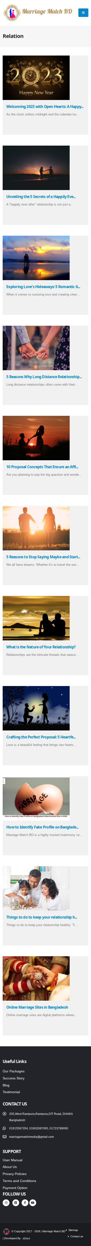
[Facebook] (25, 1202)
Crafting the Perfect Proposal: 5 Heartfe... (40, 737)
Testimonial (11, 1092)
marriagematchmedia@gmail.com (31, 1136)
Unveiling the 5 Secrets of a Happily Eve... (40, 196)
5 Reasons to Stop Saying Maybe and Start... (43, 556)
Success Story (14, 1078)
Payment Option (15, 1188)
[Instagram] (6, 1202)
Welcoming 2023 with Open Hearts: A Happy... (44, 106)
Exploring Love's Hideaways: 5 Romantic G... (43, 286)
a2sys (26, 1238)
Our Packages (14, 1071)
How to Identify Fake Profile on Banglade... (42, 827)
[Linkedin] (15, 1202)
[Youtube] (32, 1202)
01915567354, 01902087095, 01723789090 (38, 1128)
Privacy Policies (14, 1174)
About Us (10, 1167)
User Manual (12, 1160)
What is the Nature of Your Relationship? (40, 647)
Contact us (76, 1236)
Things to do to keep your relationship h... (41, 917)
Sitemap (73, 1230)
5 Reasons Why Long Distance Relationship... (44, 376)
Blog (6, 1085)
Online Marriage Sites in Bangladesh (37, 1007)
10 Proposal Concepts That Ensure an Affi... (42, 466)
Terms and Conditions (19, 1181)
